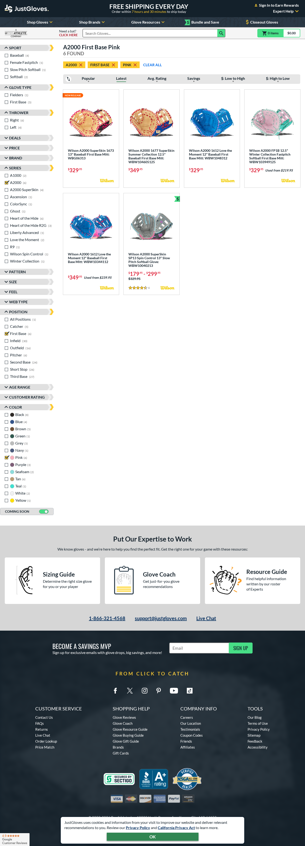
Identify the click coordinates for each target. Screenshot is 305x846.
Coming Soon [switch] (17, 511)
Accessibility (258, 747)
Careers (186, 717)
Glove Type (20, 87)
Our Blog (255, 717)
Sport (15, 48)
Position (18, 311)
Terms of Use (258, 723)
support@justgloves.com (161, 618)
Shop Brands (89, 22)
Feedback (255, 741)
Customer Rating (27, 397)
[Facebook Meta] (115, 691)
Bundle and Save (203, 22)
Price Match (44, 747)
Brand (15, 158)
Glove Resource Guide (130, 729)
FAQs (39, 723)
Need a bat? (68, 33)
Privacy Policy (138, 827)
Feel (13, 291)
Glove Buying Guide (128, 735)
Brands (118, 747)
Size (13, 281)
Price (14, 148)
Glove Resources (145, 22)
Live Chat (206, 618)
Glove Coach (122, 723)
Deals (15, 138)
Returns (41, 729)
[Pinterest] (158, 691)
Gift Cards (121, 753)
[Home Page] (27, 8)
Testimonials (190, 729)
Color (15, 407)
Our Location (190, 723)
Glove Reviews (124, 717)
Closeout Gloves (264, 22)
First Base (100, 65)
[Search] (221, 33)
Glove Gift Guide (126, 741)
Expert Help (283, 11)
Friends (186, 741)
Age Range (19, 387)
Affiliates (187, 747)
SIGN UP (240, 648)
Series (15, 168)
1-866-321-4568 (107, 618)
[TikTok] (190, 691)
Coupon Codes (191, 735)
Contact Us (44, 717)
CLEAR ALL (152, 65)
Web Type (18, 301)
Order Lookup (46, 741)
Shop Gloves (37, 22)
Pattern (17, 271)
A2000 (71, 65)
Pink (127, 65)
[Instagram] (144, 691)
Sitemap (254, 735)
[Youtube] (174, 691)
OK (152, 836)
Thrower (18, 112)
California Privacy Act (176, 827)
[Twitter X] (130, 691)
